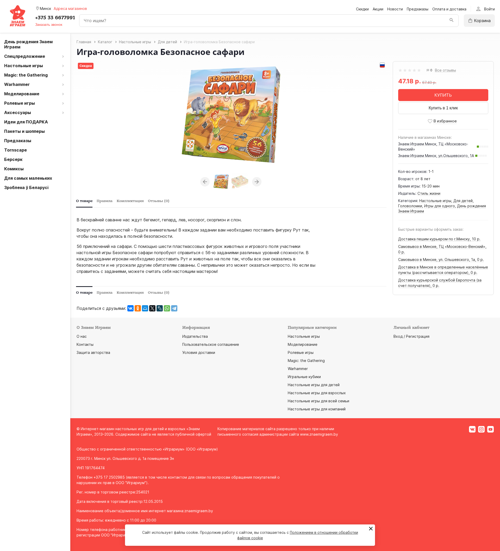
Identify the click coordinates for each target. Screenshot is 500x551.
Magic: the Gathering (306, 360)
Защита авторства (93, 352)
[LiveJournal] (160, 308)
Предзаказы (417, 9)
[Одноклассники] (138, 308)
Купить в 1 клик (443, 108)
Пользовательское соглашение (210, 344)
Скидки (362, 9)
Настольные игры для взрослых (317, 393)
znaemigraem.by (198, 511)
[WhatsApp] (167, 308)
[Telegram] (174, 308)
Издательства (195, 336)
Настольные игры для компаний (317, 409)
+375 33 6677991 (55, 17)
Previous (205, 181)
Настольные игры (435, 200)
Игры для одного (439, 206)
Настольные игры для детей (314, 385)
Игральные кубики (304, 376)
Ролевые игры (301, 352)
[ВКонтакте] (130, 308)
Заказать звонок (48, 24)
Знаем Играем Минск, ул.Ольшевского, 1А (436, 155)
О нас (82, 336)
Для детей (463, 200)
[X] (152, 308)
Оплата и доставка (449, 9)
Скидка (85, 66)
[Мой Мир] (145, 308)
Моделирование (302, 344)
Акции (378, 9)
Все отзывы (445, 70)
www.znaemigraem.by (319, 434)
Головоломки (410, 206)
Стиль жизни (428, 193)
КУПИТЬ (443, 95)
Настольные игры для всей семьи (318, 401)
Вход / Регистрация (411, 336)
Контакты (85, 344)
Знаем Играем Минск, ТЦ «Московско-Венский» (433, 146)
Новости (395, 9)
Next (256, 181)
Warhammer (298, 368)
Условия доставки (198, 352)
